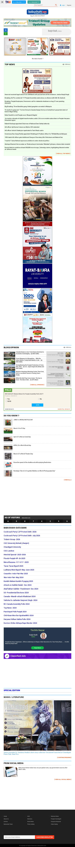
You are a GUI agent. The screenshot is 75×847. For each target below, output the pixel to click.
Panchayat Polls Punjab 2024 (15, 612)
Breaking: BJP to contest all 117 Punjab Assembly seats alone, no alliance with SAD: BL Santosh (35, 98)
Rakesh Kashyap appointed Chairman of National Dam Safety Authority (27, 123)
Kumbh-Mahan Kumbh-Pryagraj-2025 (18, 581)
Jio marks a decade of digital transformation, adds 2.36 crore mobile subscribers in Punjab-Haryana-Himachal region (37, 119)
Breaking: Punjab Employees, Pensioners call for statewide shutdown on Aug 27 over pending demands (34, 102)
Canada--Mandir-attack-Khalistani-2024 (19, 596)
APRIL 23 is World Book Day (22, 445)
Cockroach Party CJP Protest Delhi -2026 (20, 532)
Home (5, 816)
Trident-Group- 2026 (12, 539)
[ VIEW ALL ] (67, 480)
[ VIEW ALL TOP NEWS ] (63, 153)
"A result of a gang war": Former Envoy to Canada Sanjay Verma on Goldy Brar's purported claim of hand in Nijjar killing (36, 110)
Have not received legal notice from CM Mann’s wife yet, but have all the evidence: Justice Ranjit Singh (37, 94)
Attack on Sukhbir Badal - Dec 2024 (17, 585)
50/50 (9, 401)
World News (30, 821)
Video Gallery (54, 824)
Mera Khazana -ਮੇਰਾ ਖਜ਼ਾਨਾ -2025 (16, 562)
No (41, 399)
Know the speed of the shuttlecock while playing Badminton (32, 462)
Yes (8, 399)
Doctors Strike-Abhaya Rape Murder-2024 (20, 623)
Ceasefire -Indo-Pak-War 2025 (16, 574)
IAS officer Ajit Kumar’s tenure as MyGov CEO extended (22, 127)
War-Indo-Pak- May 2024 (13, 577)
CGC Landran (9, 551)
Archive (6, 821)
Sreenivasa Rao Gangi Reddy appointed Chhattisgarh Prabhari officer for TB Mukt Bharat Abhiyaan (36, 134)
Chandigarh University (12, 547)
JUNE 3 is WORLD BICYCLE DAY (23, 420)
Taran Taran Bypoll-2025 (13, 566)
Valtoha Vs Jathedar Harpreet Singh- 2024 (20, 600)
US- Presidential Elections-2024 (16, 593)
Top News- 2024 (10, 608)
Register (69, 5)
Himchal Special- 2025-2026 (15, 555)
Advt (28, 816)
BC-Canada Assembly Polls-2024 (16, 604)
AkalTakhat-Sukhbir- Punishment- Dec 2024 (21, 589)
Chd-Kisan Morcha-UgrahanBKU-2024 (18, 615)
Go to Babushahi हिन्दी (34, 2)
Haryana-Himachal (56, 821)
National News (55, 816)
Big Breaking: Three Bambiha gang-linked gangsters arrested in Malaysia (28, 106)
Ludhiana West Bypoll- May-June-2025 (19, 570)
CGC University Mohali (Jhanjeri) (16, 543)
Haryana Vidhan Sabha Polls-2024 (17, 619)
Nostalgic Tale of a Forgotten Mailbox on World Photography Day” (34, 471)
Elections (29, 818)
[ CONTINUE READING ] (64, 757)
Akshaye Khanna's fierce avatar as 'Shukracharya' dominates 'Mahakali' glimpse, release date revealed (37, 144)
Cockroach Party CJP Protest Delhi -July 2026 (22, 536)
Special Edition (12, 690)
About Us (6, 818)
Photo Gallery (30, 824)
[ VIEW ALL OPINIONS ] (37, 385)
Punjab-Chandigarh (56, 818)
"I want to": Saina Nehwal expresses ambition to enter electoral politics (27, 141)
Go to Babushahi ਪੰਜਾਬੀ (19, 2)
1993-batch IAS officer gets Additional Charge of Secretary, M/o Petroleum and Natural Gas (34, 137)
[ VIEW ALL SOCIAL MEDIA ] (62, 779)
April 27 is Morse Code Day (22, 437)
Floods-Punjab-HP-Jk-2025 (14, 558)
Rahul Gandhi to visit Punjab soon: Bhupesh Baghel (21, 115)
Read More (37, 648)
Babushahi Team (8, 824)
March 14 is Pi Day (19, 428)
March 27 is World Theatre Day (23, 454)
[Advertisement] (37, 497)
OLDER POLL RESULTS (64, 409)
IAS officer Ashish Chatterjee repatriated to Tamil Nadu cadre (24, 130)
